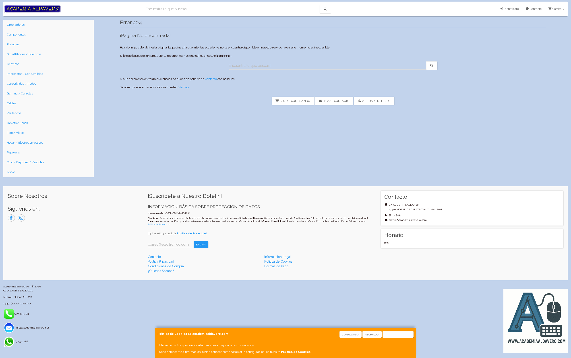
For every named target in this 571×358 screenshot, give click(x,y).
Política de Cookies (295, 352)
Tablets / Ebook (17, 123)
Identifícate (511, 8)
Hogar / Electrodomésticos (25, 142)
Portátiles (13, 44)
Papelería (13, 152)
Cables (11, 103)
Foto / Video (15, 132)
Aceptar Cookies (398, 334)
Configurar (350, 334)
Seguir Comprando (294, 101)
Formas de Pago (276, 266)
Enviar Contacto (336, 101)
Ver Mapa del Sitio (376, 101)
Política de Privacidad (159, 224)
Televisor (13, 64)
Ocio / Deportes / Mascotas (25, 162)
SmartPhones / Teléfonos (24, 54)
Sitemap (183, 87)
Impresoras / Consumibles (25, 73)
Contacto (535, 8)
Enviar (201, 244)
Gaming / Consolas (20, 93)
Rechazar (372, 334)
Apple (11, 172)
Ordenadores (16, 24)
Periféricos (14, 113)
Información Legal (277, 257)
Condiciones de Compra (166, 266)
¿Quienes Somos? (161, 271)
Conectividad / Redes (21, 83)
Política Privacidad (161, 261)
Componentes (16, 34)
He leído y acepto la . (180, 233)
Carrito (557, 8)
